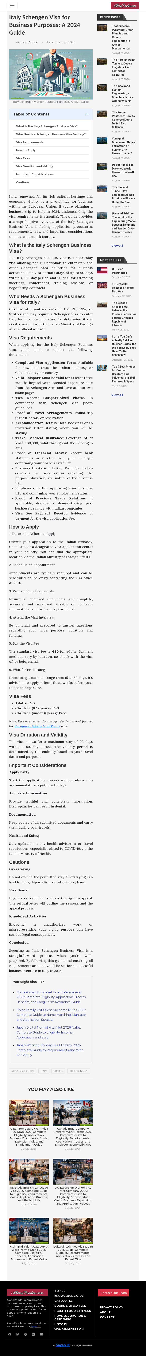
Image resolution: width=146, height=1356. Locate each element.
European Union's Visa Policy (37, 726)
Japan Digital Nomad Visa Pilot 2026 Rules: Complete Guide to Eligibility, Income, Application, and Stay (49, 1032)
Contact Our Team (114, 1293)
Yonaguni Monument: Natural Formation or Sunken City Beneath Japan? (124, 146)
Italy (44, 1071)
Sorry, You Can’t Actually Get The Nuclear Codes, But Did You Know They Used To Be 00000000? (124, 346)
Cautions (22, 182)
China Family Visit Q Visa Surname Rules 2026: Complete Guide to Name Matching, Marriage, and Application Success (51, 1015)
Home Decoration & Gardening (70, 1317)
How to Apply (26, 150)
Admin (33, 42)
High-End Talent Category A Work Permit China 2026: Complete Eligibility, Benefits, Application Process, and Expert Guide (29, 1253)
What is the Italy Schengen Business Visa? (47, 126)
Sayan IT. (35, 1326)
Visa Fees (23, 158)
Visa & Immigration (23, 1071)
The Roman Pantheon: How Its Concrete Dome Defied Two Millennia (123, 120)
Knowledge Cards (69, 1296)
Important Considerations (35, 174)
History (60, 1324)
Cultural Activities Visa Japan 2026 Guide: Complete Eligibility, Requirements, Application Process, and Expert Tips (73, 1253)
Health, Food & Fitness (72, 1311)
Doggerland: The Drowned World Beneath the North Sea (123, 170)
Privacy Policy (111, 1307)
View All (117, 245)
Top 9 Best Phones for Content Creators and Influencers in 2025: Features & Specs (124, 374)
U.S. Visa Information (119, 271)
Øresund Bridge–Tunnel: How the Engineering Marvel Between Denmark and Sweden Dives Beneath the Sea (124, 223)
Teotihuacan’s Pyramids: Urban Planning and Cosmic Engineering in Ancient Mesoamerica (122, 37)
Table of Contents (31, 114)
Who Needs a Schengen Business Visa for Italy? (51, 134)
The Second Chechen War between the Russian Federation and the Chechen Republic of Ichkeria (124, 314)
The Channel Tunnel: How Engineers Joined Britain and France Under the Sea (123, 195)
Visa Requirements (30, 142)
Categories (63, 1301)
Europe (58, 1071)
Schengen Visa (78, 1071)
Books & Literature (70, 1305)
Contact (107, 1317)
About (105, 1312)
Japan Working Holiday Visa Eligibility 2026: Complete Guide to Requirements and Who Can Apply (50, 1050)
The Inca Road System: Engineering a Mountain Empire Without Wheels (122, 93)
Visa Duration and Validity (34, 166)
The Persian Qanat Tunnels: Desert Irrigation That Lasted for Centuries (123, 67)
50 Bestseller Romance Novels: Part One (123, 288)
